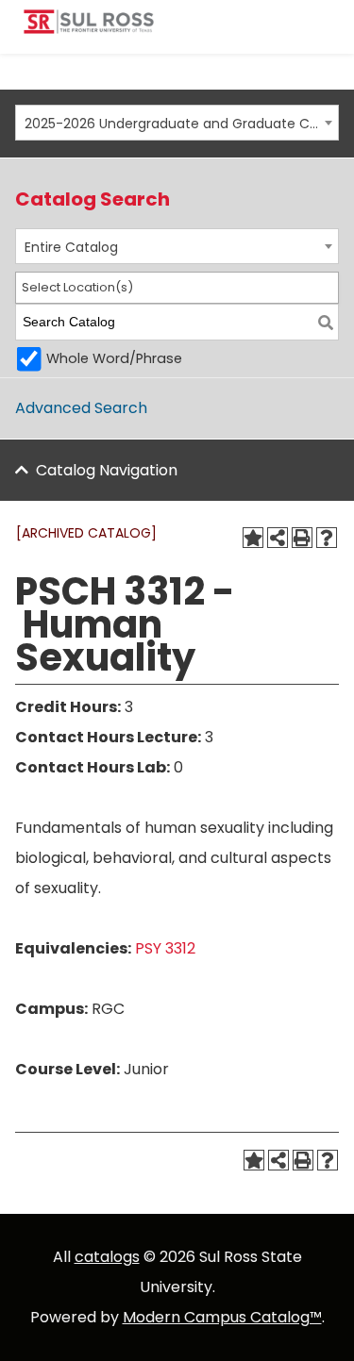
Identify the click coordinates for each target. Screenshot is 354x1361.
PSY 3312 (165, 948)
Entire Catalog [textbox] (71, 247)
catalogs (107, 1257)
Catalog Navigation (106, 470)
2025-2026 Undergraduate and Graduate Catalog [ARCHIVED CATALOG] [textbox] (172, 123)
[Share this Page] (277, 537)
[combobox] (177, 123)
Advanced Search (81, 408)
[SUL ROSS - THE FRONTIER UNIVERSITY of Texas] (89, 29)
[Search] (325, 322)
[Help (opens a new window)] (326, 537)
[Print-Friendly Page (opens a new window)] (302, 537)
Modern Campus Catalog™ (222, 1317)
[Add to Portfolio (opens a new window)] (253, 537)
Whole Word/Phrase (114, 358)
